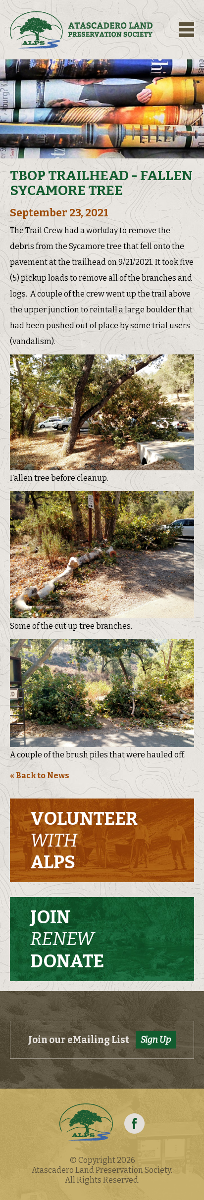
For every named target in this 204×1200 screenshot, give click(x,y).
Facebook (134, 1123)
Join (67, 939)
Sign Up (156, 1039)
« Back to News (39, 775)
